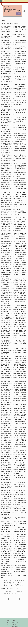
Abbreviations (15, 624)
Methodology (15, 622)
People (13, 620)
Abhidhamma (17, 1)
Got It (18, 14)
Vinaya (13, 1)
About (8, 620)
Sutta (7, 1)
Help (8, 622)
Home (8, 624)
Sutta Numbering (16, 626)
